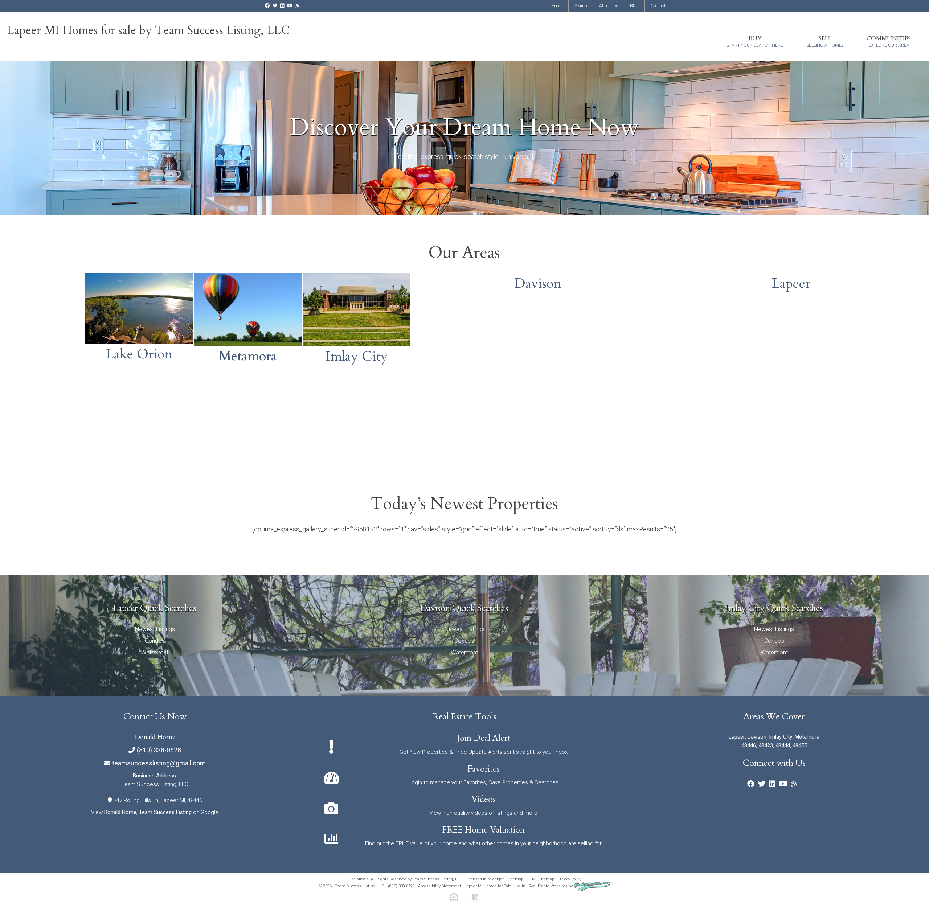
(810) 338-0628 (159, 750)
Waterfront (154, 652)
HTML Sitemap (540, 879)
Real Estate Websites (548, 886)
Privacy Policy (569, 879)
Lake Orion (139, 354)
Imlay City (357, 356)
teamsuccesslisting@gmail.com (159, 763)
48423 (765, 745)
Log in (520, 886)
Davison (537, 283)
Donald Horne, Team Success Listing (148, 812)
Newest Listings (155, 629)
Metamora (248, 356)
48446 (748, 745)
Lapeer (791, 283)
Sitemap (515, 879)
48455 (800, 745)
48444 (782, 745)
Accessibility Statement (439, 886)
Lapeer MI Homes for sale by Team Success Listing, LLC (148, 30)
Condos (155, 640)
